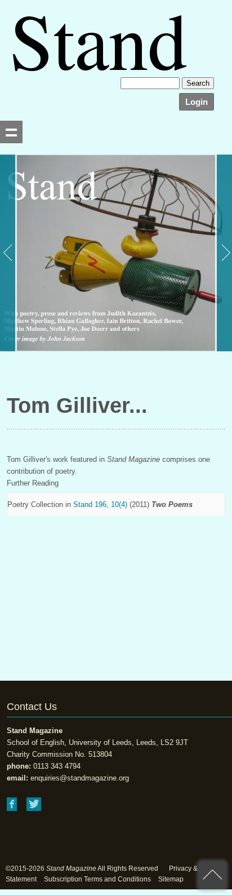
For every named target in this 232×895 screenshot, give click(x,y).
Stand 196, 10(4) (100, 504)
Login (196, 102)
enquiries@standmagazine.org (79, 778)
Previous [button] (8, 253)
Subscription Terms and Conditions (97, 879)
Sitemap (171, 879)
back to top (212, 875)
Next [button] (223, 253)
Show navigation (11, 132)
